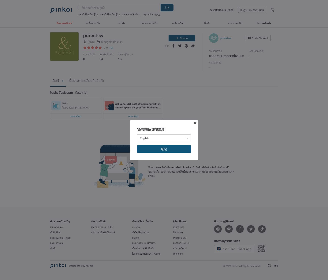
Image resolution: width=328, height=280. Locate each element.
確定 (164, 149)
